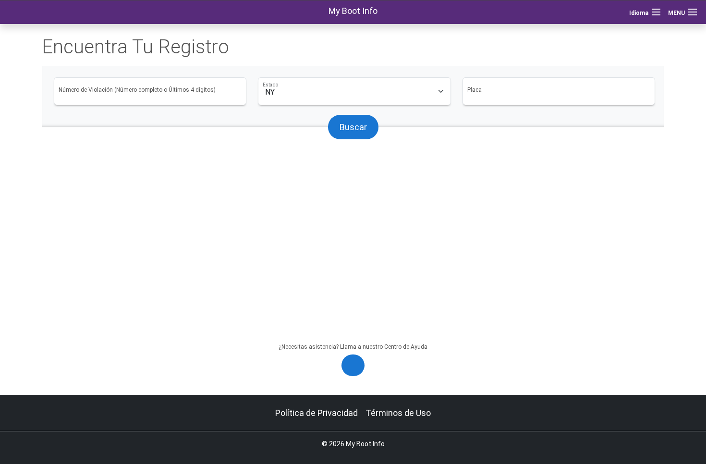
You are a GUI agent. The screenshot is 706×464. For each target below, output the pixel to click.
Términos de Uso (398, 413)
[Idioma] (656, 12)
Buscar (353, 127)
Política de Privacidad (316, 413)
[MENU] (692, 12)
